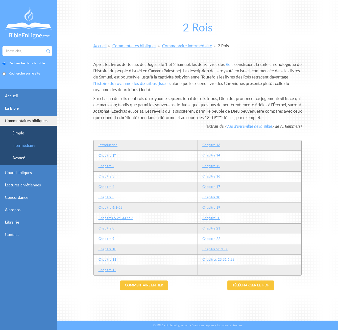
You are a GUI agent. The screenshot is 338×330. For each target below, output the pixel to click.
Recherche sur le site (24, 73)
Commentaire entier (144, 285)
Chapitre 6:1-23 (110, 207)
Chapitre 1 (107, 155)
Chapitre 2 (106, 166)
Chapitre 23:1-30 (215, 249)
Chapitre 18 (211, 197)
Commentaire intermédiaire (187, 46)
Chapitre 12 (107, 270)
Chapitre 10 (107, 249)
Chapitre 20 (211, 218)
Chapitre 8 (106, 228)
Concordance (16, 198)
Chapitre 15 (211, 166)
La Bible (12, 108)
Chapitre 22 (211, 239)
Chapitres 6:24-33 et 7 (115, 218)
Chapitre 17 (211, 187)
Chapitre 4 (106, 187)
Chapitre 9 (106, 239)
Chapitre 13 (211, 145)
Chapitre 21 (211, 228)
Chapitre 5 (106, 197)
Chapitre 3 (106, 176)
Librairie (12, 222)
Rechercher (48, 51)
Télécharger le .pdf (250, 285)
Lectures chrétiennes (23, 185)
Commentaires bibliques (26, 121)
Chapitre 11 (107, 259)
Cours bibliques (18, 173)
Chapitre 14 (211, 155)
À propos (13, 210)
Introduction (108, 145)
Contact (12, 235)
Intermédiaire (23, 146)
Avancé (18, 158)
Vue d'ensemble (249, 126)
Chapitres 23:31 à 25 (218, 259)
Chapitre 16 (211, 176)
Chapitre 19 (211, 207)
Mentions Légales (203, 325)
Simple (18, 133)
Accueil (11, 96)
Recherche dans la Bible (27, 63)
